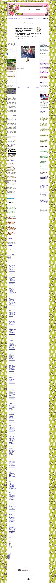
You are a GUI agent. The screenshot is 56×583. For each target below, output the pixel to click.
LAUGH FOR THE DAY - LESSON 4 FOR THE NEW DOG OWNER (12, 465)
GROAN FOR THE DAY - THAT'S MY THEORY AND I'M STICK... (12, 407)
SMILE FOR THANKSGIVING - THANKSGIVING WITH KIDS (12, 322)
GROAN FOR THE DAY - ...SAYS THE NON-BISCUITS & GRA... (12, 320)
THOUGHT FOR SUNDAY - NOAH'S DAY (12, 356)
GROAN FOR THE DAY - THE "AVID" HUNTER (12, 273)
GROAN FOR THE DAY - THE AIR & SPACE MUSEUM (12, 334)
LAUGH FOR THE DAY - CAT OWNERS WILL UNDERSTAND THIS (12, 288)
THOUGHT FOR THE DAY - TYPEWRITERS (12, 448)
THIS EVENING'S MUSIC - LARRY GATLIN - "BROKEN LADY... (12, 286)
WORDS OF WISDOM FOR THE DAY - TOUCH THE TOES (12, 529)
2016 (8, 555)
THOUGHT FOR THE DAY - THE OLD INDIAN (12, 467)
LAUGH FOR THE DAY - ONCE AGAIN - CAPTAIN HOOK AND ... (12, 525)
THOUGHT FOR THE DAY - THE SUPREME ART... (12, 427)
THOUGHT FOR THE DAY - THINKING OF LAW (12, 414)
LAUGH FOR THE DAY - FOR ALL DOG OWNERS (12, 360)
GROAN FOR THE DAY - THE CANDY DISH (12, 498)
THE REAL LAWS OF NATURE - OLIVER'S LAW (12, 375)
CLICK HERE (9, 194)
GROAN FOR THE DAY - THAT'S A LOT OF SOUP (12, 520)
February (10, 547)
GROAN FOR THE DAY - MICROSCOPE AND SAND (12, 397)
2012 (8, 559)
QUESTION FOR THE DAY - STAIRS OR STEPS (12, 429)
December (10, 262)
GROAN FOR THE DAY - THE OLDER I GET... (12, 463)
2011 (8, 560)
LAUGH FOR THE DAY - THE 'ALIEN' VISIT (12, 514)
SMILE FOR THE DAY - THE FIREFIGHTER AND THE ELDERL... (12, 477)
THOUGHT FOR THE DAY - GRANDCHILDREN (12, 373)
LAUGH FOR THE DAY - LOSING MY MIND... (11, 436)
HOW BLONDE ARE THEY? (12, 282)
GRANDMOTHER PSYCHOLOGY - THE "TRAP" (11, 317)
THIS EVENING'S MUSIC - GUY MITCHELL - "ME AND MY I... (12, 276)
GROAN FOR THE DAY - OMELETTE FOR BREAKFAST (11, 452)
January (10, 548)
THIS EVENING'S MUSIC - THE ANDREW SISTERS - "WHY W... (12, 489)
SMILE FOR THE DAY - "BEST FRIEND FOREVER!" (12, 502)
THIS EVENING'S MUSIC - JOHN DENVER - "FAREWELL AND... (12, 358)
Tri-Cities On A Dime (9, 52)
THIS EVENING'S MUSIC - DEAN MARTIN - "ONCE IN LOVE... (12, 345)
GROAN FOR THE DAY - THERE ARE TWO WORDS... (12, 387)
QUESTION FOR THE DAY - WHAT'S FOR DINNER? (12, 450)
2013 (8, 558)
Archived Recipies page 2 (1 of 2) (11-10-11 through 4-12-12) (14, 18)
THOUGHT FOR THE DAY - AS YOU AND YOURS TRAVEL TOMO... (12, 330)
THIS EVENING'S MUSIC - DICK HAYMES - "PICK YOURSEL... (12, 379)
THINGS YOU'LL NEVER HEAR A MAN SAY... (12, 395)
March (9, 546)
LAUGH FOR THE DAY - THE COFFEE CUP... (12, 391)
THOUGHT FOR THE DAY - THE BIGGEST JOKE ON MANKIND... (12, 280)
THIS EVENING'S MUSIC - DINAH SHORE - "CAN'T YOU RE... (12, 265)
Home (28, 87)
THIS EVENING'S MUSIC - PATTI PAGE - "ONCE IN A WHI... (12, 455)
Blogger (13, 254)
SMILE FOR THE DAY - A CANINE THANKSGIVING (12, 348)
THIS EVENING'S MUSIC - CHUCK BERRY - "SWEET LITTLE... (12, 512)
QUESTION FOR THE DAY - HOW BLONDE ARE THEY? (12, 405)
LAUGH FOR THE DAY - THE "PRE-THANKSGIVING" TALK (12, 328)
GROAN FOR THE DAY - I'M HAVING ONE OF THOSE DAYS (12, 296)
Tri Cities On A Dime (32, 9)
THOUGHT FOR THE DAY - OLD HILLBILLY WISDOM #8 (12, 314)
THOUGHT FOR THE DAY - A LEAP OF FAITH (12, 340)
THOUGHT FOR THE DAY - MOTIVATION (12, 403)
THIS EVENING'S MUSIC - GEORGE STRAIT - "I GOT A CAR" (12, 310)
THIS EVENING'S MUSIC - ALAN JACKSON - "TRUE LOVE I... (12, 423)
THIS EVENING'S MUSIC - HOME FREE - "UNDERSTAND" (12, 500)
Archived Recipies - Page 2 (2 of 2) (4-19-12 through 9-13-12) (29, 18)
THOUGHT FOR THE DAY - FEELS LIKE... (12, 383)
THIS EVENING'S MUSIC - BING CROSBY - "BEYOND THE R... (12, 369)
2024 (8, 259)
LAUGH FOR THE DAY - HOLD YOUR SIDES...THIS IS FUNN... (12, 492)
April (9, 545)
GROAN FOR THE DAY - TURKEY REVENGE (11, 343)
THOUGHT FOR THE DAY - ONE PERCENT (12, 479)
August (10, 541)
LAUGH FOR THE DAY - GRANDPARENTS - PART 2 (12, 302)
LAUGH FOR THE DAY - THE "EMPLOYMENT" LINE (12, 412)
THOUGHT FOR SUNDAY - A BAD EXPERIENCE (12, 487)
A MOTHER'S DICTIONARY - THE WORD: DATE (12, 385)
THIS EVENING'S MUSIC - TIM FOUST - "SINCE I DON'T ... (12, 300)
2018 (8, 553)
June (9, 543)
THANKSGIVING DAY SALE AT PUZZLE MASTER (12, 336)
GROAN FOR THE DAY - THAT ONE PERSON (12, 377)
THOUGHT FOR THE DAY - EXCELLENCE (12, 393)
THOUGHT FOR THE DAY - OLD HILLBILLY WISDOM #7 (12, 505)
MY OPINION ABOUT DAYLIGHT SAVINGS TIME (12, 485)
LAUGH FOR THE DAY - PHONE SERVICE (11, 457)
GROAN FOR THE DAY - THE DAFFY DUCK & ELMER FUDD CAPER (12, 509)
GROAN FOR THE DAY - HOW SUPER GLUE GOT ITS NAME (12, 472)
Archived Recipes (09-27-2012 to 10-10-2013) (42, 18)
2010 (8, 561)
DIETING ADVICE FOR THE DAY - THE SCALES (12, 333)
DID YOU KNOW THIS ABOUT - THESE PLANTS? (12, 469)
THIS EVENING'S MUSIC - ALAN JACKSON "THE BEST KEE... (12, 533)
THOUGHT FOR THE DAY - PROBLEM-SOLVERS (12, 527)
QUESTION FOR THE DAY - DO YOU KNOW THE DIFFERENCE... (12, 416)
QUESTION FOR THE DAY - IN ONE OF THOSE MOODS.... (12, 461)
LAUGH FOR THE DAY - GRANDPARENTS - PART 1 (12, 312)
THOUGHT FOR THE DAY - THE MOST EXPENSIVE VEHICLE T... (12, 363)
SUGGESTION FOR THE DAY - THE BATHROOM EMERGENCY (12, 293)
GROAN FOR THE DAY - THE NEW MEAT (12, 442)
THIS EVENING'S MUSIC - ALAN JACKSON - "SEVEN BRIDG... (12, 474)
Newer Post (18, 87)
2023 (8, 260)
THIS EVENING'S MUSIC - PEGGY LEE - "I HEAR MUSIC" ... (12, 399)
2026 (8, 257)
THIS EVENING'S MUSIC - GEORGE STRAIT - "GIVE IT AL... (12, 522)
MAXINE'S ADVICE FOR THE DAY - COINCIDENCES (12, 496)
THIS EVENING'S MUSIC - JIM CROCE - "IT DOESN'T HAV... (12, 389)
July (9, 542)
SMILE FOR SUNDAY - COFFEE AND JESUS (11, 420)
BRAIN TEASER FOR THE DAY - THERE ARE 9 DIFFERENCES (12, 352)
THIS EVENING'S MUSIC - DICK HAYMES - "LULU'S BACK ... (12, 444)
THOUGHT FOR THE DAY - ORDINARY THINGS (12, 270)
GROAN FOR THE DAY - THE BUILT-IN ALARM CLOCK (12, 367)
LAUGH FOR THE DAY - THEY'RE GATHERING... (12, 446)
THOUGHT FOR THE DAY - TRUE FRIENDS (12, 291)
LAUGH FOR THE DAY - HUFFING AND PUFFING (12, 382)
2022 (8, 261)
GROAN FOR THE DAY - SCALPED (11, 283)
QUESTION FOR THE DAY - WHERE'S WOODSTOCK (12, 440)
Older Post (37, 87)
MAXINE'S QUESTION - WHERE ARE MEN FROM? (12, 365)
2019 (8, 552)
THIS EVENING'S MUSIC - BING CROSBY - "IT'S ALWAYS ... (12, 434)
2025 (8, 258)
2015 (8, 556)
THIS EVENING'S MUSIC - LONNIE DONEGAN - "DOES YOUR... (12, 325)
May (9, 544)
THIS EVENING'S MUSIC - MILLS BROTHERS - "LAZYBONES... (12, 410)
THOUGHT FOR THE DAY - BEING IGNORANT (12, 438)
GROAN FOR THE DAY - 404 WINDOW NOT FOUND (12, 531)
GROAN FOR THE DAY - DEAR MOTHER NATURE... (12, 307)
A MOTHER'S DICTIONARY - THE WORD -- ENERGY (12, 518)
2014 (8, 557)
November (10, 263)
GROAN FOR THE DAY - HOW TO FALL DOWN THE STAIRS (12, 431)
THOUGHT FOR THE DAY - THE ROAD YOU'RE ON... (12, 349)
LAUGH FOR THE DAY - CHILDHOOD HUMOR (11, 371)
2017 (8, 554)
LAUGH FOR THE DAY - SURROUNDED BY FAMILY (12, 338)
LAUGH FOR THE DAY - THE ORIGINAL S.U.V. (12, 278)
